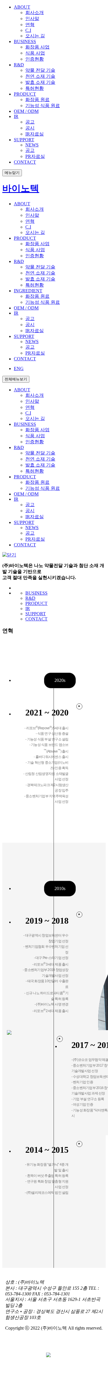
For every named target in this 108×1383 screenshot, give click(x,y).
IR (27, 608)
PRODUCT (36, 603)
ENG (19, 368)
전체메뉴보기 (16, 379)
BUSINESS (36, 593)
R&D (30, 598)
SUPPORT (35, 613)
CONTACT (36, 618)
